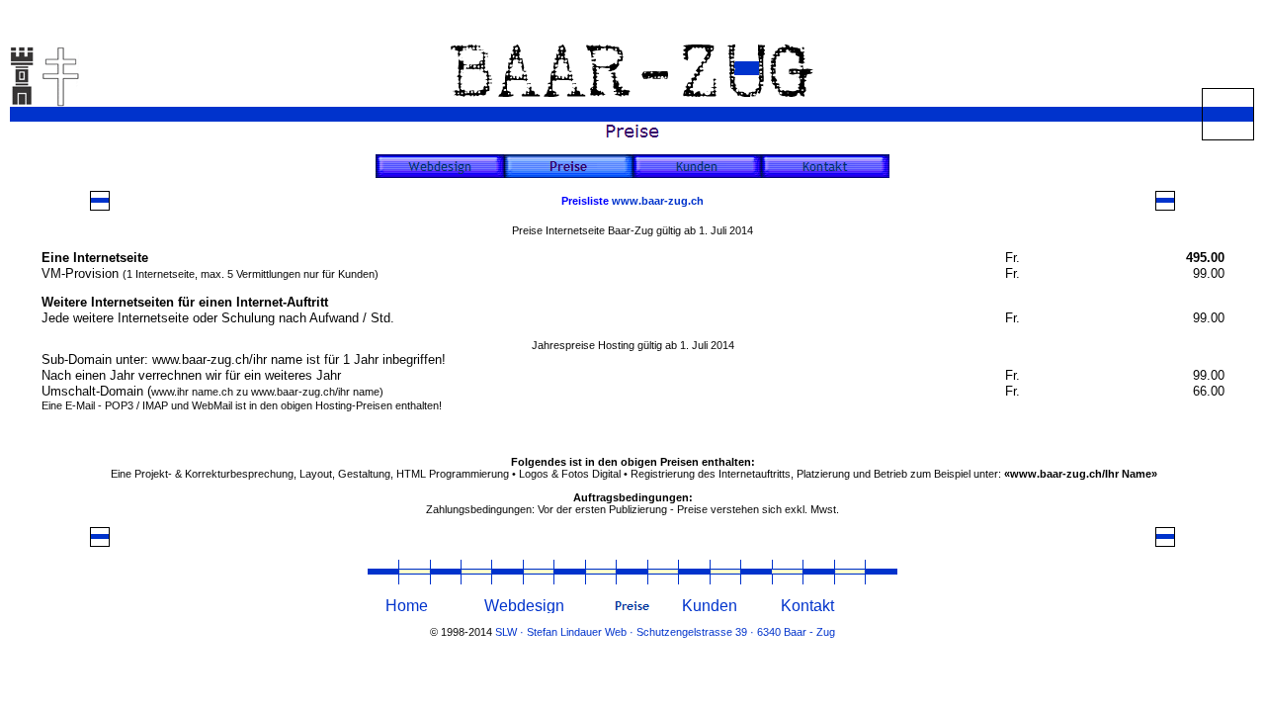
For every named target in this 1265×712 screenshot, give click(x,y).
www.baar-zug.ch (658, 201)
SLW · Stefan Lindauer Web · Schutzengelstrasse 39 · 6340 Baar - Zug (665, 632)
